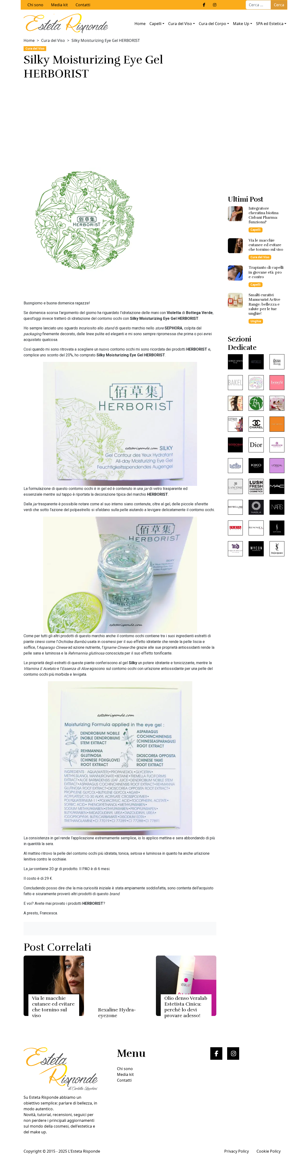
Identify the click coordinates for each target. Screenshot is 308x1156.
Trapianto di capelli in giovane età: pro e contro (266, 272)
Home (140, 23)
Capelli (155, 23)
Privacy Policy (236, 1151)
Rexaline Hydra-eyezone (117, 1013)
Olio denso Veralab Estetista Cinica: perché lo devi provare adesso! (185, 1007)
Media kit (59, 4)
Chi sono (35, 4)
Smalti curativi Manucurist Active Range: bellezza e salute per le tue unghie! (264, 304)
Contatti (83, 4)
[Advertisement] (120, 122)
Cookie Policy (269, 1151)
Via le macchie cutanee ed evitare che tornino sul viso (53, 1007)
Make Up (241, 23)
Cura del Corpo (212, 23)
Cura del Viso (180, 23)
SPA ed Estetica (269, 23)
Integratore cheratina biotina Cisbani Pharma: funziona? (263, 215)
